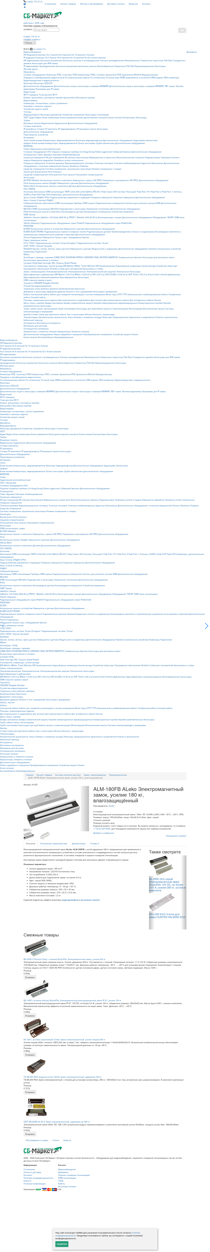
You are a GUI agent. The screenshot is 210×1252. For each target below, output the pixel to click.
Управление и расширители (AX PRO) (120, 180)
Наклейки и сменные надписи (38, 106)
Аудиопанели (61, 123)
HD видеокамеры (32, 60)
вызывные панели (90, 900)
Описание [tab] (30, 843)
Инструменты (30, 322)
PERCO (79, 257)
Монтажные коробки (85, 97)
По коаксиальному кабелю (77, 77)
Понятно (62, 1244)
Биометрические (107, 265)
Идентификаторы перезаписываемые (41, 277)
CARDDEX (88, 257)
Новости (67, 1140)
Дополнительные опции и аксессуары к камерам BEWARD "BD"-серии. (142, 86)
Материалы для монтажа (35, 325)
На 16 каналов (77, 57)
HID (97, 265)
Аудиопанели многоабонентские (45, 148)
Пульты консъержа (86, 143)
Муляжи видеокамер (131, 391)
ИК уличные (70, 157)
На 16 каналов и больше (82, 54)
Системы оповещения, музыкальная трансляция (68, 168)
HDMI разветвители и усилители (135, 77)
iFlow (26, 211)
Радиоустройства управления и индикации (70, 197)
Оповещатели (30, 154)
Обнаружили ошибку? (176, 835)
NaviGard (28, 248)
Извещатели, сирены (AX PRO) (87, 180)
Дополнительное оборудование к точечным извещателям (145, 505)
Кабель (27, 294)
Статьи (56, 1140)
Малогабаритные (105, 66)
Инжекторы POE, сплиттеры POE (61, 74)
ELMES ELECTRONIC (34, 231)
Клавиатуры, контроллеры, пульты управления (45, 103)
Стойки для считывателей (70, 268)
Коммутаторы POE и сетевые (91, 74)
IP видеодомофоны (67, 128)
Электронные (122, 271)
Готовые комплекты (33, 126)
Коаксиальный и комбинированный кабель (148, 294)
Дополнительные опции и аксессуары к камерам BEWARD (81, 86)
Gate (40, 262)
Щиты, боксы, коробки (34, 302)
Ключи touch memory (158, 274)
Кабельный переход (33, 320)
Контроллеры (129, 117)
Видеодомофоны (32, 114)
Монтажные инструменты (49, 322)
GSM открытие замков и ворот (38, 280)
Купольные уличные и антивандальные (81, 60)
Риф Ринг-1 (167, 191)
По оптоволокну (97, 77)
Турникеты (28, 282)
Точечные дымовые (55, 163)
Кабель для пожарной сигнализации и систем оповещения (77, 294)
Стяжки (34, 314)
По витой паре (112, 77)
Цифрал (27, 143)
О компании (50, 3)
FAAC (96, 257)
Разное (135, 334)
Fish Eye (168, 60)
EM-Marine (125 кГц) (64, 274)
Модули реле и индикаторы (105, 248)
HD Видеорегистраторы (35, 54)
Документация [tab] (78, 843)
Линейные (74, 165)
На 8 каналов (64, 54)
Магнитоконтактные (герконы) (130, 157)
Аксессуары (160, 66)
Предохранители (121, 317)
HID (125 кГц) (98, 274)
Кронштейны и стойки (93, 268)
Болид (92, 151)
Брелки (85, 237)
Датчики (72, 185)
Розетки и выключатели (167, 317)
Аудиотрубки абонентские (145, 140)
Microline (28, 208)
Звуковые (47, 154)
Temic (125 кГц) (140, 274)
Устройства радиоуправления (37, 285)
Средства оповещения (34, 168)
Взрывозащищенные (144, 66)
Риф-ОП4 (45, 194)
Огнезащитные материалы (36, 328)
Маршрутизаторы (150, 74)
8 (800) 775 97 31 (34, 1)
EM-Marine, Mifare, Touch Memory (79, 265)
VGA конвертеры (171, 77)
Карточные (80, 288)
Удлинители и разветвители (142, 317)
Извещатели (48, 237)
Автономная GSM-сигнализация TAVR (51, 191)
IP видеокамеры (31, 66)
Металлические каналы (154, 308)
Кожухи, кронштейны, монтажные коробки (43, 97)
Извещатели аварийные (42, 160)
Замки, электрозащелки (35, 271)
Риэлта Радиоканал (33, 237)
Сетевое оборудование (34, 74)
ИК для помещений (55, 157)
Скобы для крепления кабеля (52, 314)
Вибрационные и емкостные (102, 157)
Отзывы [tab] (94, 843)
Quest (67, 262)
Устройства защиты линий (36, 108)
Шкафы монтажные (54, 302)
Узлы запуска (69, 174)
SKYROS (104, 257)
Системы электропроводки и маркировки (127, 725)
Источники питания (9, 753)
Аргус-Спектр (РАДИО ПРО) (37, 197)
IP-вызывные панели (86, 128)
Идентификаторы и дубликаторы (39, 274)
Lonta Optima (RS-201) (90, 191)
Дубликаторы (174, 274)
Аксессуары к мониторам (97, 114)
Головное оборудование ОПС (37, 151)
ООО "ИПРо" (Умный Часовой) (38, 245)
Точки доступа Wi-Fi (48, 94)
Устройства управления (123, 211)
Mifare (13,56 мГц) (83, 274)
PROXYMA (28, 225)
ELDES (27, 228)
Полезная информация (35, 1183)
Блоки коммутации (50, 117)
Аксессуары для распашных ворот (158, 257)
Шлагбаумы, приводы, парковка (38, 257)
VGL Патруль (58, 262)
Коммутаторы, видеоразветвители (59, 140)
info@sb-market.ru (32, 39)
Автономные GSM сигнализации (58, 203)
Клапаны (57, 171)
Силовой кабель (38, 297)
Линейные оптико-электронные (68, 160)
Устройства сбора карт (166, 265)
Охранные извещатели (34, 157)
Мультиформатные (68, 277)
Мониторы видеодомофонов (89, 140)
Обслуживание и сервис (37, 1140)
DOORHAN (71, 257)
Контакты (146, 3)
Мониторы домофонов (51, 114)
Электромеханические (56, 271)
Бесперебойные (45, 337)
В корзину (30, 977)
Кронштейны (69, 97)
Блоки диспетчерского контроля (93, 117)
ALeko (111, 805)
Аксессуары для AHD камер (45, 63)
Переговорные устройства (36, 134)
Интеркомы (29, 137)
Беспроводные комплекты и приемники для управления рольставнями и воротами (149, 613)
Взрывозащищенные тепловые (79, 163)
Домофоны (191, 51)
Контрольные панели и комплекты (56, 180)
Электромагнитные (77, 271)
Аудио (32, 117)
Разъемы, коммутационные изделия (41, 300)
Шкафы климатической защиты (78, 302)
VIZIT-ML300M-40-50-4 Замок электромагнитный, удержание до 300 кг (57, 1121)
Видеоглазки (29, 91)
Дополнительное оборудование (38, 86)
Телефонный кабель (147, 708)
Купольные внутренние (51, 60)
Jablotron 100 (46, 217)
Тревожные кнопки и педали (128, 499)
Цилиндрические (47, 66)
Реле (50, 171)
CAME (57, 257)
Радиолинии (41, 251)
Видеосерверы (30, 100)
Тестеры (27, 111)
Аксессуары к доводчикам (105, 291)
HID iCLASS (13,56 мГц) (116, 274)
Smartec (55, 282)
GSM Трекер (29, 214)
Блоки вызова (36, 140)
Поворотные (120, 66)
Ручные (65, 165)
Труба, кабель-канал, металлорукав (40, 308)
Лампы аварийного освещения (68, 334)
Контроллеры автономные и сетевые (41, 260)
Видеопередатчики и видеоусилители (41, 80)
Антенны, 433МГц (148, 554)
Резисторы (107, 317)
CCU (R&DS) (29, 188)
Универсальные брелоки (130, 257)
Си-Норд (84, 151)
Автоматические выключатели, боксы (56, 317)
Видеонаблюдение (32, 51)
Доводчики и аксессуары (35, 291)
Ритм (26, 183)
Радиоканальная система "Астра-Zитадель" (56, 243)
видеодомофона (70, 900)
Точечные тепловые (103, 163)
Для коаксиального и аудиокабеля (74, 300)
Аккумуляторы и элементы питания (40, 331)
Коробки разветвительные (130, 719)
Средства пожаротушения (36, 174)
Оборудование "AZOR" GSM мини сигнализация (135, 593)
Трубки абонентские (105, 143)
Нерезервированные (63, 337)
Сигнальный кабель (40, 294)
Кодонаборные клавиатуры (128, 265)
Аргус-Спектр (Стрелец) (35, 200)
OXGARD (38, 282)
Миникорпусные (132, 60)
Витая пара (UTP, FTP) (116, 294)
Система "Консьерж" (126, 191)
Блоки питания (115, 117)
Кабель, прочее (7, 702)
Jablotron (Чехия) (32, 217)
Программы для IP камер (47, 88)
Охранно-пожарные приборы (65, 151)
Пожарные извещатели (34, 163)
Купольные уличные (87, 66)
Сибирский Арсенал (122, 151)
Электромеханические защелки (101, 271)
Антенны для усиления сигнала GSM (142, 203)
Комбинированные (71, 154)
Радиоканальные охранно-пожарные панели (65, 231)
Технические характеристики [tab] (53, 843)
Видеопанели (47, 123)
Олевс (26, 148)
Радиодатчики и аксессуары (73, 208)
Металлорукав (135, 308)
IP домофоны (30, 128)
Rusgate (47, 282)
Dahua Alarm (29, 185)
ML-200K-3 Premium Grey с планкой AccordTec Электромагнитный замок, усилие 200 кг (64, 959)
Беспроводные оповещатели (97, 211)
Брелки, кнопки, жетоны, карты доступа (51, 248)
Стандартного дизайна (142, 357)
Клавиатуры (29, 251)
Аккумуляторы (64, 331)
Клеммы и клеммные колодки (88, 317)
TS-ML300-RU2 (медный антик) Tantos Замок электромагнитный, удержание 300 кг (63, 1076)
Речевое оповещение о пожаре (106, 168)
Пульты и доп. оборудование (68, 237)
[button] (207, 626)
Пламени (84, 165)
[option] (56, 807)
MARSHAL (28, 146)
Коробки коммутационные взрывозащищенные (115, 302)
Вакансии (133, 3)
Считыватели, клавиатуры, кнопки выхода (43, 265)
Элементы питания (80, 331)
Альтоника (28, 191)
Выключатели (41, 171)
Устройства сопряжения (73, 114)
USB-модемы (157, 77)
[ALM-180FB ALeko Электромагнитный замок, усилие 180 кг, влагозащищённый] (56, 807)
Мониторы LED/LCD (43, 83)
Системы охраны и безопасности (40, 25)
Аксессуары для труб (86, 308)
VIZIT (26, 117)
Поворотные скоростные (151, 60)
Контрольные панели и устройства (47, 228)
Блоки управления (68, 117)
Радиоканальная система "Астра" (93, 243)
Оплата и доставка (32, 1172)
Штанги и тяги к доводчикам (79, 291)
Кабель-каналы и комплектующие (112, 308)
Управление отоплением (98, 208)
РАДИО (50, 200)
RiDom (27, 254)
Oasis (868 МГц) (60, 217)
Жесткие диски (30, 68)
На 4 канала (52, 54)
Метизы (88, 314)
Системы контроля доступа (68, 774)
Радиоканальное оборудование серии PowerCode (108, 223)
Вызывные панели (32, 123)
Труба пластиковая (67, 308)
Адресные (146, 163)
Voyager (53, 183)
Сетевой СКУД (30, 262)
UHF (130, 274)
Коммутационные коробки (150, 302)
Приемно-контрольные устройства (165, 248)
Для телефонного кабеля (141, 300)
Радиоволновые (152, 157)
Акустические (82, 157)
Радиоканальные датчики (99, 231)
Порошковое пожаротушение (89, 174)
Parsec (73, 262)
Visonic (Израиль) (32, 223)
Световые (57, 154)
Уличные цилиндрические (112, 60)
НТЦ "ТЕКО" (29, 243)
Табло (40, 154)
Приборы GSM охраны (84, 203)
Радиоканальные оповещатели (110, 203)
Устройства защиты (122, 334)
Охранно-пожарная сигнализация (74, 1175)
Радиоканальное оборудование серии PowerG (62, 223)
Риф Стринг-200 (109, 191)
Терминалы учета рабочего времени (41, 288)
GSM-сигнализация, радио (12, 528)
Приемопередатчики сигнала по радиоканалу (132, 231)
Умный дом (29, 171)
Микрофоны (29, 71)
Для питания (97, 300)
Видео (38, 117)
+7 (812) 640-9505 (101, 828)
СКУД (60, 1180)
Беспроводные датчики (72, 211)
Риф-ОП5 (36, 194)
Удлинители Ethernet (131, 74)
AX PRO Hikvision (32, 180)
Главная (29, 774)
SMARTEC (113, 257)
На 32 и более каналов (95, 57)
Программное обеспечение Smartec (41, 268)
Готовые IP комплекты (47, 128)
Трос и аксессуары (75, 314)
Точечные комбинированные (127, 163)
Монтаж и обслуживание (91, 3)
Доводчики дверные (56, 291)
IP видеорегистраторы (34, 57)
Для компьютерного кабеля (116, 300)
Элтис (26, 140)
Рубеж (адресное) (103, 151)
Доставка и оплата (116, 3)
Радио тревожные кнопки (35, 240)
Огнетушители (55, 174)
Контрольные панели (39, 183)
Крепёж (27, 314)
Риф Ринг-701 (143, 191)
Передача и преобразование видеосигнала (44, 77)
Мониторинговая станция (110, 217)
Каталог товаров (68, 3)
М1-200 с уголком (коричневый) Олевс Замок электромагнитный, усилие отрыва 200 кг (64, 1039)
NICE (62, 257)
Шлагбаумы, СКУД (8, 645)
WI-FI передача (31, 94)
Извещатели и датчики (67, 183)
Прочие (157, 300)
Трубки (27, 120)
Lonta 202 (74, 191)
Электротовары (31, 317)
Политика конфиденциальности (38, 1177)
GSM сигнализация (67, 1177)
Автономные (157, 163)
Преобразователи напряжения (97, 334)
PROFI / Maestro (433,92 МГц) (83, 217)
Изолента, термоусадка (104, 314)
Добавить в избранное (103, 832)
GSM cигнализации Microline (45, 208)
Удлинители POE (113, 74)
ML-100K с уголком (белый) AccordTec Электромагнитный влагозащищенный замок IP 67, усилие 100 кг (72, 1000)
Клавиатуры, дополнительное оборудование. (72, 194)
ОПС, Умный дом (8, 482)
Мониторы (28, 83)
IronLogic (47, 262)
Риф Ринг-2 (156, 191)
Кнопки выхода (149, 265)
